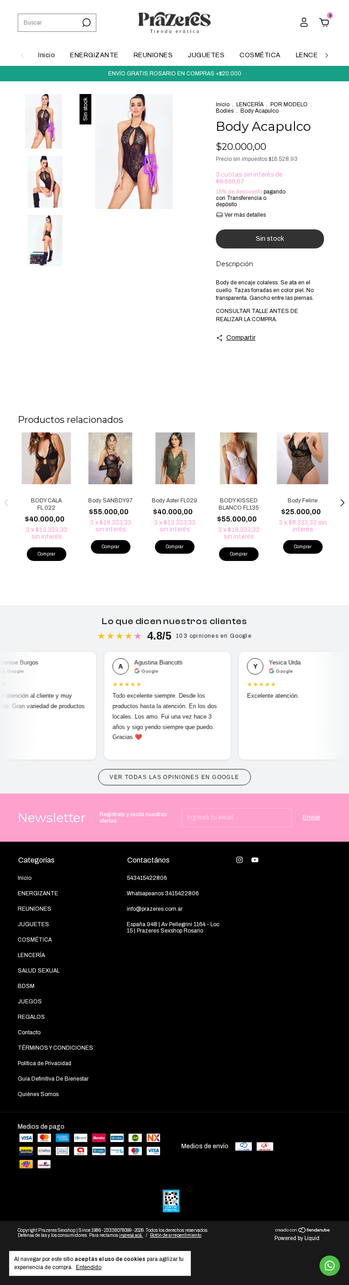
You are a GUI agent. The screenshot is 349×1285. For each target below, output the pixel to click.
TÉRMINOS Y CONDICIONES (55, 1048)
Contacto (29, 1032)
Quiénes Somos (38, 1094)
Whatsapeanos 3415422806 (163, 893)
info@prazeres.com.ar (155, 909)
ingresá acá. (131, 1235)
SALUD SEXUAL (39, 970)
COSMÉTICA (260, 55)
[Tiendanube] (302, 1231)
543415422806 (147, 878)
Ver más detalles (244, 215)
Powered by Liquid (296, 1238)
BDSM (26, 986)
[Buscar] (85, 23)
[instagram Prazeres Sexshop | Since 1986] (239, 859)
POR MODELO (289, 104)
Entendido (88, 1267)
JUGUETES (206, 55)
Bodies (225, 111)
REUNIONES (153, 55)
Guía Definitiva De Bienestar (53, 1079)
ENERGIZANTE (94, 55)
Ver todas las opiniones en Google (174, 777)
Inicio (46, 55)
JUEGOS (30, 1001)
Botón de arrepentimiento (175, 1235)
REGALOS (31, 1017)
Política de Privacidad (44, 1063)
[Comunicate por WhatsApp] (329, 1265)
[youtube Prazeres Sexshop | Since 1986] (255, 859)
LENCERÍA (312, 55)
